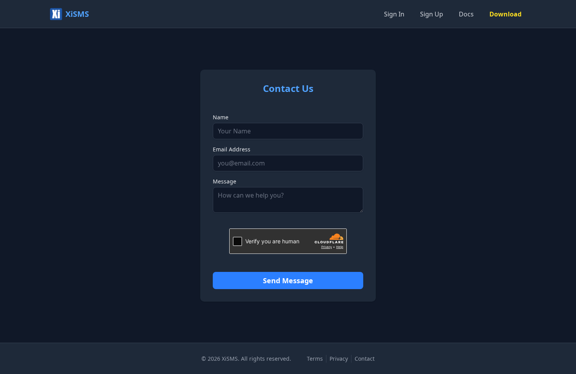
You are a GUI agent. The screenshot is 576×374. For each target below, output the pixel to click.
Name (220, 117)
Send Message (288, 280)
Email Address (231, 149)
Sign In (394, 14)
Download (505, 14)
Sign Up (431, 14)
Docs (466, 14)
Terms (315, 358)
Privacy (339, 358)
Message (224, 181)
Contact (365, 358)
